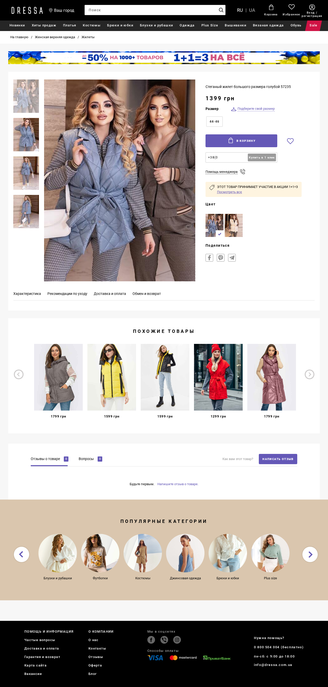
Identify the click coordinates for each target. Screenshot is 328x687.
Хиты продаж (44, 25)
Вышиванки (235, 25)
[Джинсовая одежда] (185, 553)
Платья (69, 25)
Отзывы (95, 657)
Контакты (97, 648)
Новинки (17, 25)
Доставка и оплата (41, 648)
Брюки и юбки (120, 25)
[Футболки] (100, 553)
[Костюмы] (143, 553)
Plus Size (209, 25)
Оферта (95, 665)
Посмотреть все (229, 192)
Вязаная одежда (268, 25)
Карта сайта (35, 665)
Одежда (187, 25)
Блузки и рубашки (156, 25)
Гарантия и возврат (42, 657)
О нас (93, 640)
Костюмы (91, 25)
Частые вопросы (39, 640)
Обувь (296, 25)
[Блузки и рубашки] (57, 553)
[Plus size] (270, 553)
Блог (92, 674)
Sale (313, 25)
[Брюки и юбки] (228, 553)
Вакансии (33, 674)
